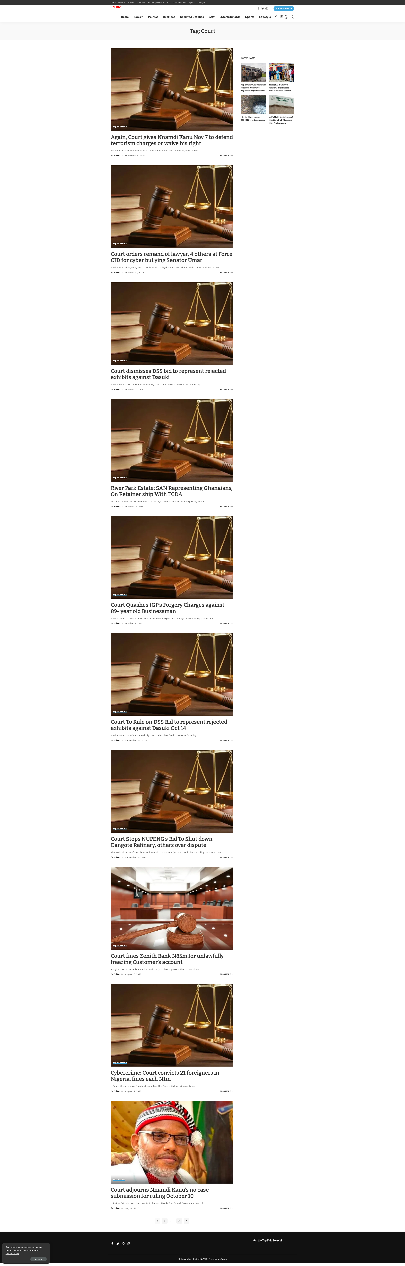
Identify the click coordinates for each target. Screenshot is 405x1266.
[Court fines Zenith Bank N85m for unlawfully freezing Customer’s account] (172, 908)
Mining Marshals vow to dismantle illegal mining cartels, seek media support (280, 88)
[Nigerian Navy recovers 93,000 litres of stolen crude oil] (253, 104)
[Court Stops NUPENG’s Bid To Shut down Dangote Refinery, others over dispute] (172, 791)
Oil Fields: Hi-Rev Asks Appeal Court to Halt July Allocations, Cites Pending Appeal (281, 120)
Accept (38, 1259)
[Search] (291, 17)
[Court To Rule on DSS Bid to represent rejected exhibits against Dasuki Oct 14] (172, 674)
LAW (122, 1179)
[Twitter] (263, 8)
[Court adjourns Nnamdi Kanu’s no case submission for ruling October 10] (172, 1142)
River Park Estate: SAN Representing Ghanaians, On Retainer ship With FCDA (172, 491)
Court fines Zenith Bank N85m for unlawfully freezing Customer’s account (167, 959)
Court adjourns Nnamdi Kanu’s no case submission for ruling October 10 (160, 1193)
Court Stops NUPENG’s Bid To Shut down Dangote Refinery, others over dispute (161, 842)
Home (116, 1179)
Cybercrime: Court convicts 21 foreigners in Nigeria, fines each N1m (165, 1076)
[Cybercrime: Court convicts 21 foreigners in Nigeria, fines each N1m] (172, 1025)
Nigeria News (120, 127)
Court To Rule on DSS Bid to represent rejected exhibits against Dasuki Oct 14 (169, 725)
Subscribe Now (284, 8)
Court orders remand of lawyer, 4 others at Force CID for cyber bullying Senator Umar (171, 257)
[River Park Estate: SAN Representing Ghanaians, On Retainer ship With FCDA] (172, 440)
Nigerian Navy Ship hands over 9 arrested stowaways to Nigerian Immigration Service (253, 88)
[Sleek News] (116, 7)
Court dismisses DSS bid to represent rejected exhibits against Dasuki (168, 374)
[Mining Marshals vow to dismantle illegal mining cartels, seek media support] (281, 72)
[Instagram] (129, 1244)
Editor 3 (118, 155)
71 (179, 1221)
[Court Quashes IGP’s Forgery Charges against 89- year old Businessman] (172, 557)
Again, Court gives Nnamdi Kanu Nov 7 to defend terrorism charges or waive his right (172, 140)
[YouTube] (267, 8)
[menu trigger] (115, 17)
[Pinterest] (123, 1244)
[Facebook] (259, 8)
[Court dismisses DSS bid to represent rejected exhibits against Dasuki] (172, 323)
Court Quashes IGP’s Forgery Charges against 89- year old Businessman (167, 608)
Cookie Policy (12, 1253)
